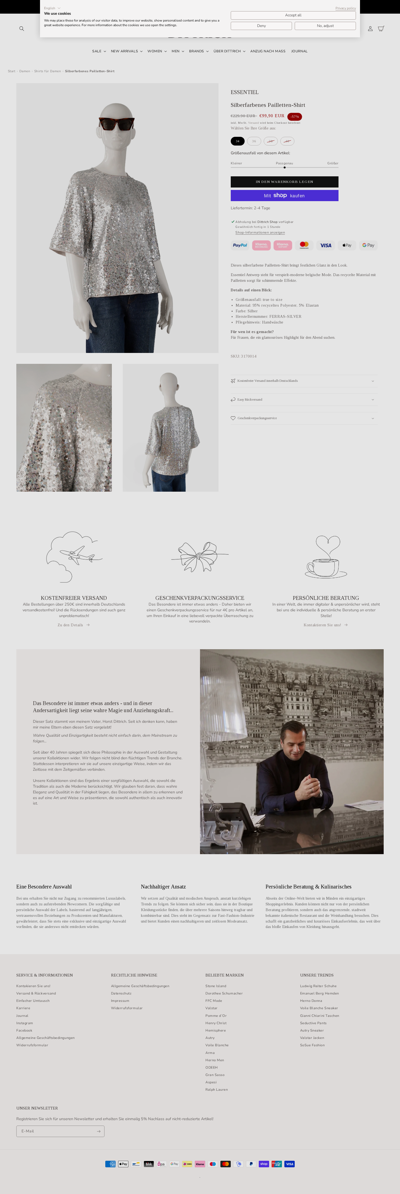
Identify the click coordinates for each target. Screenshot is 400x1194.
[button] (52, 8)
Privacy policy (346, 8)
